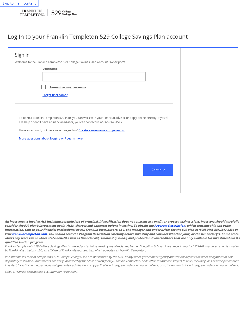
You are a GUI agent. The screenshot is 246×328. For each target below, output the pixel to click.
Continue (158, 170)
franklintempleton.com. (30, 234)
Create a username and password (102, 130)
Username (50, 69)
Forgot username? (55, 95)
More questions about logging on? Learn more (51, 138)
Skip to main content (19, 3)
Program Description (169, 226)
